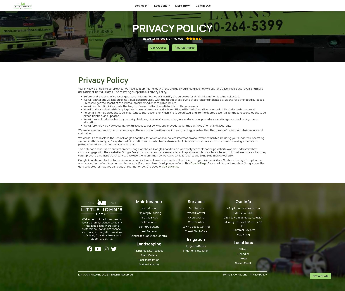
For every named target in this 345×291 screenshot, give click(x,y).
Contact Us (203, 5)
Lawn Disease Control (196, 226)
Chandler (243, 254)
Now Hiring (243, 234)
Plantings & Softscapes (148, 250)
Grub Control (196, 222)
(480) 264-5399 (184, 47)
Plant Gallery (149, 255)
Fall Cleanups (149, 222)
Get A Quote (158, 47)
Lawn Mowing (149, 208)
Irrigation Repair (196, 246)
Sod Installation (149, 264)
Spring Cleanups (149, 226)
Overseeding (196, 217)
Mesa (243, 258)
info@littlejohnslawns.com (243, 208)
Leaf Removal (149, 231)
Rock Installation (149, 259)
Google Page (198, 163)
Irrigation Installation (196, 250)
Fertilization (196, 208)
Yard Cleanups (149, 217)
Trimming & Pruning (149, 213)
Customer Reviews (243, 230)
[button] (141, 5)
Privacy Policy (258, 274)
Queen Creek (243, 263)
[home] (23, 5)
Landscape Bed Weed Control (149, 235)
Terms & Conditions (234, 274)
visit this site (170, 166)
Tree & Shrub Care (196, 231)
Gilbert (243, 249)
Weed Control (196, 213)
